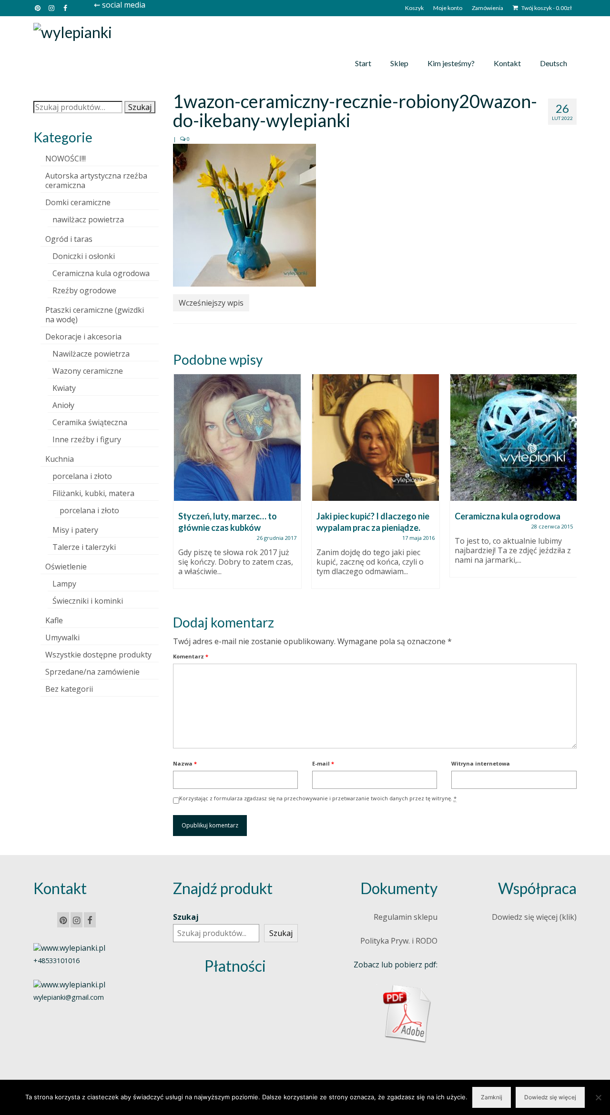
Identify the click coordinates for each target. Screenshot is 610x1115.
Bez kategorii (69, 689)
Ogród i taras (68, 239)
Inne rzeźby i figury (86, 439)
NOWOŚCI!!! (65, 158)
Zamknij (491, 1097)
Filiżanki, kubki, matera (93, 493)
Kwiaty (64, 388)
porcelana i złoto (82, 476)
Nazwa (185, 763)
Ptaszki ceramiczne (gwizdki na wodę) (94, 315)
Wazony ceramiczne (87, 371)
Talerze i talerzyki (84, 547)
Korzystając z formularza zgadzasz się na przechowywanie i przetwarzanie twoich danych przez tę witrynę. (318, 798)
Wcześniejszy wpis (211, 303)
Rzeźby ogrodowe (84, 290)
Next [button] (568, 486)
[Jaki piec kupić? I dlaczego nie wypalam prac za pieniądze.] (375, 437)
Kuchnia (59, 459)
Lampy (64, 583)
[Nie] (598, 1097)
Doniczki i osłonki (83, 256)
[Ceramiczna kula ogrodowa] (514, 437)
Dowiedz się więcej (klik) (534, 917)
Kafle (54, 620)
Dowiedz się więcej (550, 1097)
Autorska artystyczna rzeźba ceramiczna (96, 180)
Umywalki (62, 637)
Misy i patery (75, 530)
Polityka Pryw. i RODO (398, 941)
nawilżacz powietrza (88, 219)
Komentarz (190, 656)
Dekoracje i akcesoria (83, 336)
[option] (237, 486)
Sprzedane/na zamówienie (92, 672)
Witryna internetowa (480, 763)
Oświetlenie (66, 566)
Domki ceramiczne (78, 202)
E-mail (323, 763)
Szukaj (140, 107)
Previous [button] (181, 486)
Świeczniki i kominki (87, 601)
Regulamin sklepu (405, 917)
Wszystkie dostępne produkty (98, 654)
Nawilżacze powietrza (91, 353)
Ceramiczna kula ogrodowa (101, 273)
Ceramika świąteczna (89, 422)
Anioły (63, 405)
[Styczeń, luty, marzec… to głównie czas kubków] (237, 437)
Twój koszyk (546, 7)
